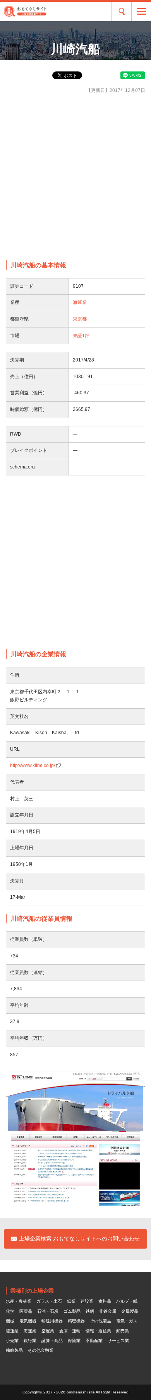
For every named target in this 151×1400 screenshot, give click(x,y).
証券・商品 (52, 1340)
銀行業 (30, 1340)
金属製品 (129, 1311)
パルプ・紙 (126, 1301)
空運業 (47, 1331)
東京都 (80, 319)
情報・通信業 (98, 1331)
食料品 (104, 1301)
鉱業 (71, 1301)
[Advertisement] (75, 177)
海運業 (80, 302)
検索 (121, 11)
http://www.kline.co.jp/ (32, 765)
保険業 (74, 1340)
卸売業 (122, 1331)
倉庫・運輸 (70, 1331)
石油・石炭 (47, 1311)
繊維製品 (14, 1350)
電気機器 (27, 1321)
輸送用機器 (52, 1321)
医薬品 (25, 1311)
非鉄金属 (107, 1311)
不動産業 (94, 1340)
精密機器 (76, 1321)
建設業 (87, 1301)
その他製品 (100, 1321)
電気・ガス (126, 1321)
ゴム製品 (72, 1311)
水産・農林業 (18, 1301)
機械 (10, 1321)
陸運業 (12, 1331)
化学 (10, 1311)
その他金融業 (40, 1350)
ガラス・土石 (49, 1301)
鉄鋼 (90, 1311)
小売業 (12, 1340)
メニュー (141, 11)
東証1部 (81, 335)
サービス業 (118, 1340)
